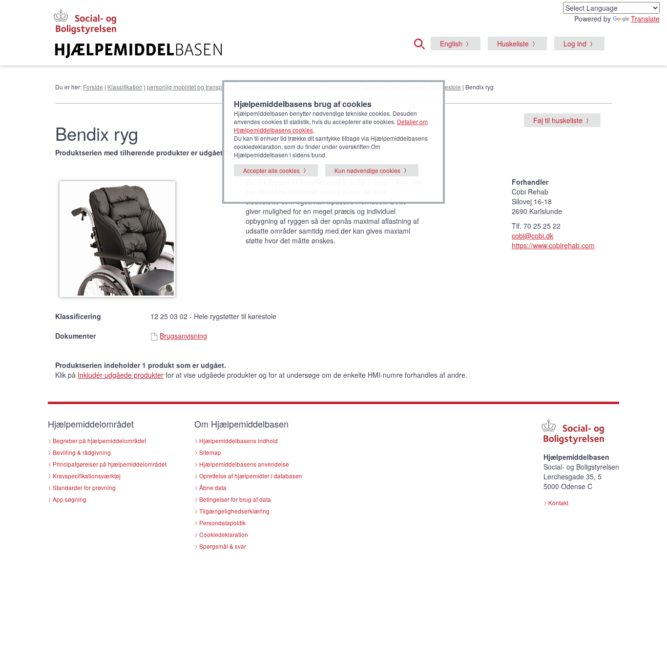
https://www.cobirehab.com (553, 245)
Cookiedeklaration (223, 534)
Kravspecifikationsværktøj (87, 476)
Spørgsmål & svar (222, 546)
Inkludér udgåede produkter (121, 375)
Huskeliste (513, 43)
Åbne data (213, 487)
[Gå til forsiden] (214, 50)
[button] (422, 42)
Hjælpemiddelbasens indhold (238, 440)
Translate (645, 18)
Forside (93, 87)
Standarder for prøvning (84, 487)
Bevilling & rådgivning (82, 452)
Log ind (574, 43)
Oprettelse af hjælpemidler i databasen (250, 476)
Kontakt (558, 502)
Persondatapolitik (222, 522)
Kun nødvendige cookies (367, 170)
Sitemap (210, 452)
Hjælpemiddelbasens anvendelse (244, 464)
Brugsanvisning (183, 336)
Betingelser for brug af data (235, 499)
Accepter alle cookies (271, 170)
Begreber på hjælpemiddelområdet (99, 440)
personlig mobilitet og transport (188, 87)
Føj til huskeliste (558, 120)
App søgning (69, 499)
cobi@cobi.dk (532, 235)
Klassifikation (125, 87)
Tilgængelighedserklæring (234, 511)
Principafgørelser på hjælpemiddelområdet (110, 464)
